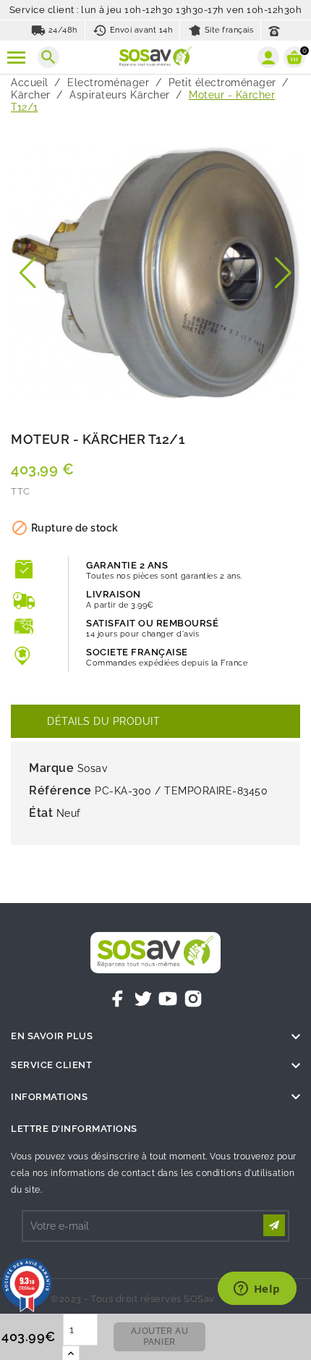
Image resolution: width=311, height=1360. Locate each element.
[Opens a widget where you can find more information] (257, 1290)
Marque (51, 768)
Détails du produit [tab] (103, 721)
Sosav (92, 768)
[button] (28, 273)
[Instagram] (193, 998)
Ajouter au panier (159, 1336)
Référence (60, 790)
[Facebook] (118, 998)
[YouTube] (168, 998)
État (41, 813)
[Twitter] (143, 998)
